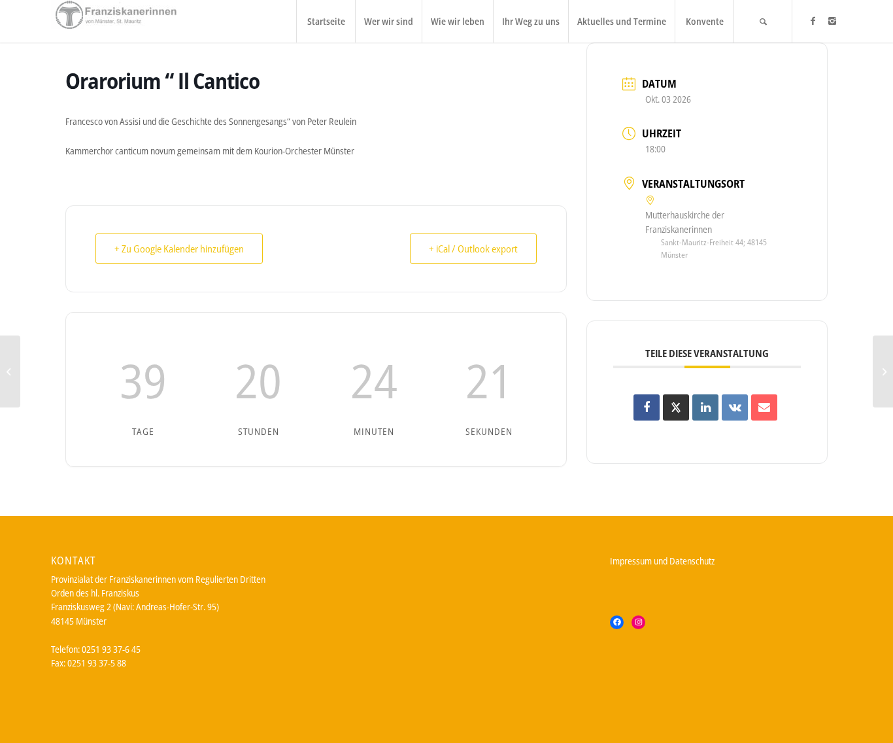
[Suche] (762, 21)
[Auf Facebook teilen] (646, 407)
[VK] (735, 407)
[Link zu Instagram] (832, 21)
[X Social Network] (676, 407)
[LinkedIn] (705, 407)
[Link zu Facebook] (812, 21)
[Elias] (10, 371)
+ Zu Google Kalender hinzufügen (179, 248)
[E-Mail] (764, 407)
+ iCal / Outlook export (473, 248)
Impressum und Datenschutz (662, 561)
